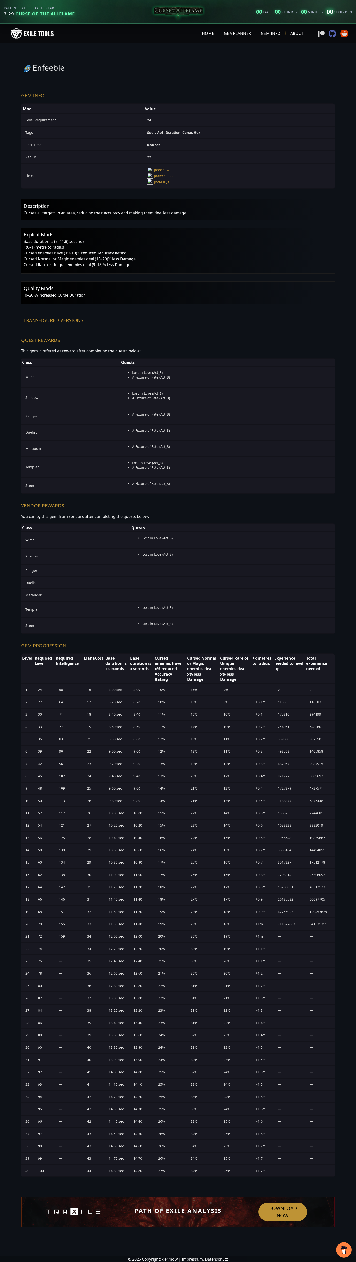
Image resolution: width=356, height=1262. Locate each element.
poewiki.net (163, 175)
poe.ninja (161, 181)
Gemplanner (237, 33)
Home (208, 33)
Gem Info (271, 33)
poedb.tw (161, 169)
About (297, 33)
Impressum (192, 1259)
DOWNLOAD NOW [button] (282, 1212)
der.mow (170, 1259)
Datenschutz (216, 1259)
